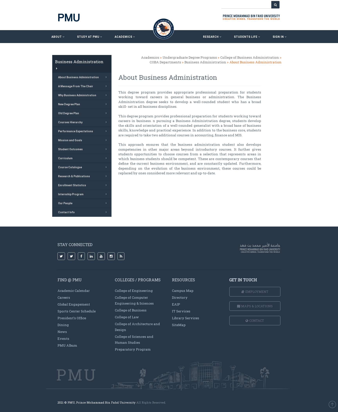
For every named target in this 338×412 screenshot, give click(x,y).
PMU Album (67, 345)
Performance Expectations (75, 131)
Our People (65, 203)
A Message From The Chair (75, 86)
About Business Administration (78, 77)
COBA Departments (165, 62)
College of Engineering (134, 290)
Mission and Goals (70, 140)
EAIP (176, 304)
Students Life (246, 36)
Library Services (185, 318)
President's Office (72, 318)
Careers (64, 297)
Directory (180, 297)
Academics (150, 57)
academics (124, 36)
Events (63, 338)
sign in (279, 36)
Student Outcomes (70, 149)
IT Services (181, 311)
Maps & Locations (257, 306)
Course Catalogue (70, 167)
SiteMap (179, 325)
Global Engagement (74, 304)
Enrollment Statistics (72, 185)
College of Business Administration (249, 57)
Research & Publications (74, 176)
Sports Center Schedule (77, 311)
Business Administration (205, 62)
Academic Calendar (74, 290)
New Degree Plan (69, 104)
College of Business (131, 310)
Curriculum (65, 158)
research (211, 36)
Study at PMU (88, 36)
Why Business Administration (77, 95)
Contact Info (66, 212)
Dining (63, 325)
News (62, 331)
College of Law (127, 317)
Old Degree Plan (68, 113)
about (57, 36)
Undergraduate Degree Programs (190, 57)
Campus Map (182, 290)
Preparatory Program (133, 349)
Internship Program (71, 194)
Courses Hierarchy (70, 122)
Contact (256, 320)
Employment (256, 292)
